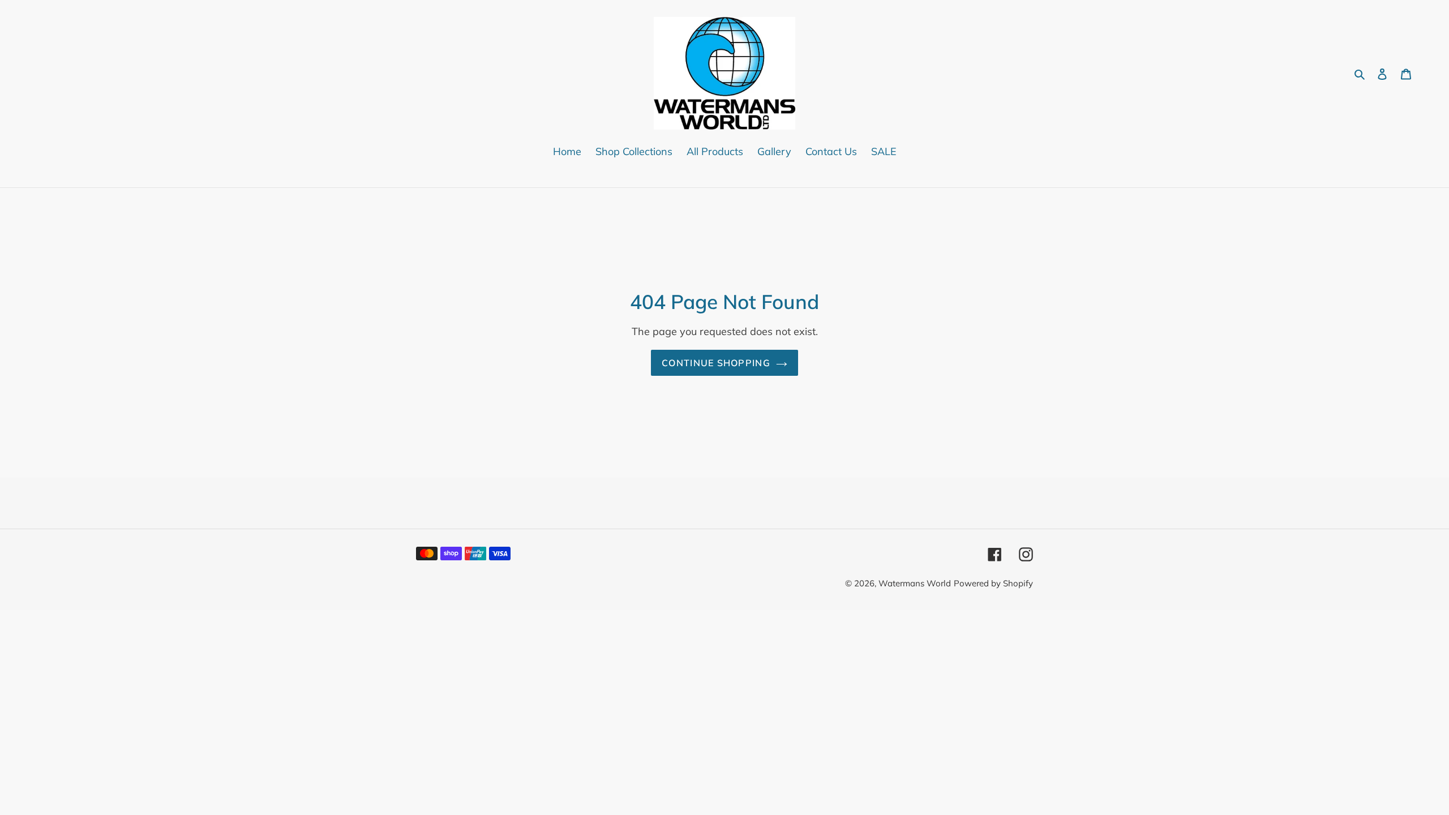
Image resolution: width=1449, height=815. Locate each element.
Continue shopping (716, 362)
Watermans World (914, 583)
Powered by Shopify (993, 583)
